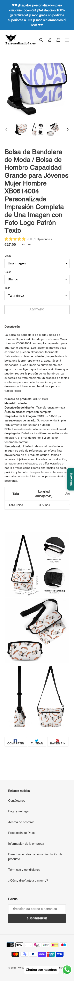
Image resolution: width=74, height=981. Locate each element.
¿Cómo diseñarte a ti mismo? (28, 880)
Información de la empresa (26, 843)
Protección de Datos (22, 832)
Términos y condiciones (24, 869)
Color (8, 271)
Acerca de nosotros (21, 822)
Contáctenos (16, 800)
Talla (7, 287)
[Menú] (67, 39)
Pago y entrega (18, 811)
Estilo (8, 255)
